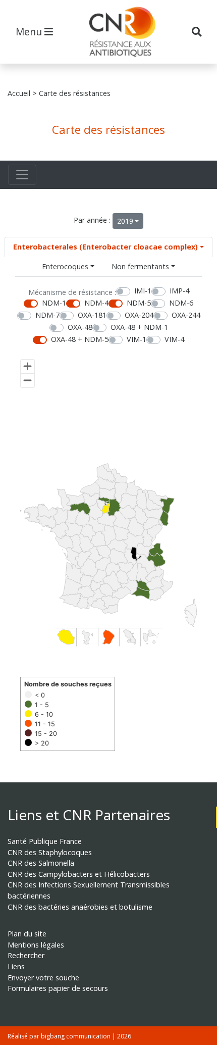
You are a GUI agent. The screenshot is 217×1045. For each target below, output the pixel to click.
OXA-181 (92, 315)
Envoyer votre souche (43, 977)
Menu (30, 31)
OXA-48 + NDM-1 (139, 327)
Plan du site (27, 933)
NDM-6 (181, 303)
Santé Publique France (45, 841)
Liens (16, 966)
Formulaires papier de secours (58, 988)
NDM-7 (47, 315)
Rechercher (26, 955)
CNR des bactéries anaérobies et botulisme (80, 907)
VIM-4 (174, 339)
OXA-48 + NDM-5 (79, 339)
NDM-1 (54, 303)
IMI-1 (142, 290)
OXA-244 (186, 315)
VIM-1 (136, 339)
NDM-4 (96, 303)
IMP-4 (179, 290)
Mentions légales (36, 945)
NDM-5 (139, 303)
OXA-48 (80, 327)
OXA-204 (139, 315)
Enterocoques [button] (65, 266)
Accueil (19, 93)
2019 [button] (125, 221)
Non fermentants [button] (140, 266)
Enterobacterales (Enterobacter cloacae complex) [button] (105, 247)
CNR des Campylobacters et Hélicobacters (79, 874)
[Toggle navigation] (22, 175)
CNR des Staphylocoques (50, 852)
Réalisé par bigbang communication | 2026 (69, 1036)
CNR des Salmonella (41, 863)
